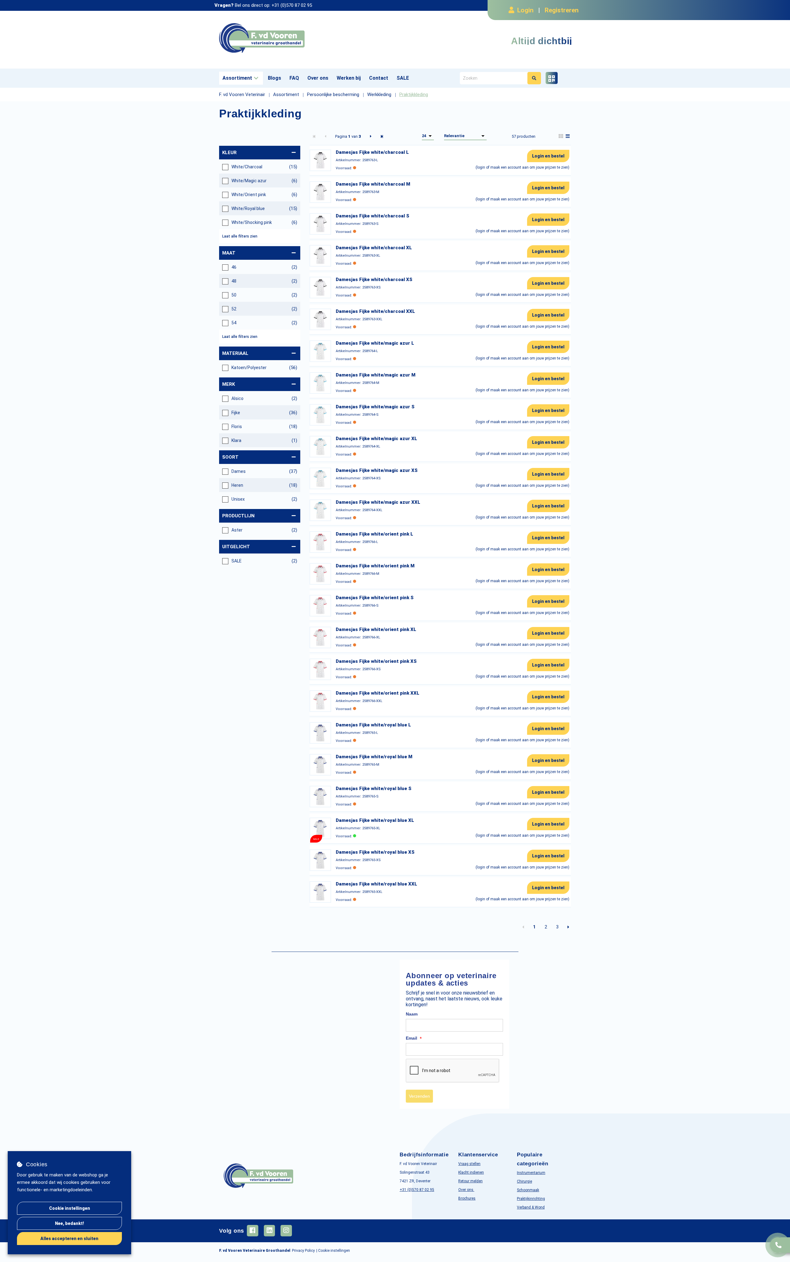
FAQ (294, 78)
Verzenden (419, 1096)
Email (414, 1038)
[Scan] (552, 78)
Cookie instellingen (69, 1208)
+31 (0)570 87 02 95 (292, 5)
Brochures (467, 1198)
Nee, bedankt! (69, 1223)
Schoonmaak (528, 1190)
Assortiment (237, 78)
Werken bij (349, 78)
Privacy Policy (303, 1250)
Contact (378, 78)
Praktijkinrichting (531, 1199)
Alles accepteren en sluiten (69, 1238)
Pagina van (348, 136)
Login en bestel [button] (548, 156)
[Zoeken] (534, 78)
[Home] (304, 38)
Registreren (562, 10)
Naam (412, 1014)
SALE (403, 78)
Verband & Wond (531, 1207)
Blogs (274, 78)
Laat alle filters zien (239, 236)
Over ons (317, 78)
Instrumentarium (531, 1173)
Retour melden (470, 1181)
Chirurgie (524, 1181)
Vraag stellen (469, 1164)
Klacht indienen (471, 1172)
